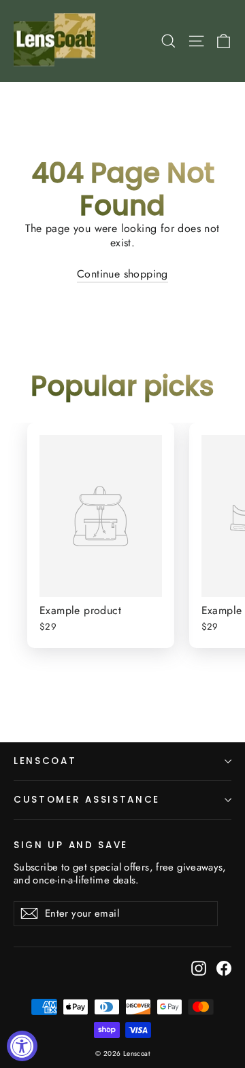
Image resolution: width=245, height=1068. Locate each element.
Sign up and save (71, 845)
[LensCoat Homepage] (57, 41)
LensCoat (45, 761)
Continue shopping (122, 274)
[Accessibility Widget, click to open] (22, 1046)
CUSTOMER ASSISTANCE (87, 799)
